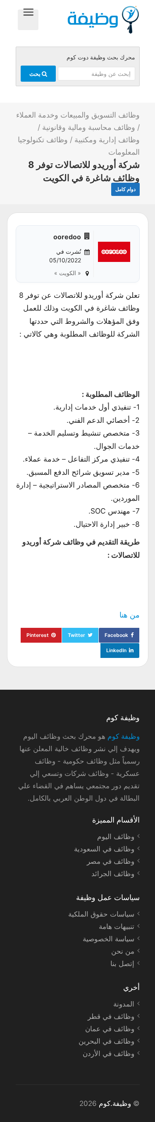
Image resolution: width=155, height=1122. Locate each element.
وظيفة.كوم (115, 1103)
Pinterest (37, 635)
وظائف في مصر (110, 861)
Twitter (76, 635)
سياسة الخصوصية (108, 939)
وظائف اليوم (115, 836)
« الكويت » (67, 272)
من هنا (129, 614)
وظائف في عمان (109, 1029)
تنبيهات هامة (116, 926)
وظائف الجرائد (112, 874)
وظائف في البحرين (106, 1041)
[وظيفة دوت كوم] (89, 19)
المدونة (123, 1004)
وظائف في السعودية (104, 849)
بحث (35, 73)
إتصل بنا (122, 963)
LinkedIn (116, 650)
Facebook (116, 635)
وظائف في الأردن (108, 1053)
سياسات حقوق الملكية (101, 914)
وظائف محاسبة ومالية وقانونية (88, 127)
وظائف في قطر (111, 1016)
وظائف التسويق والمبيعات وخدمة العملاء (78, 115)
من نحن (122, 951)
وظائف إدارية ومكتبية (107, 139)
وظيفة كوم (123, 736)
